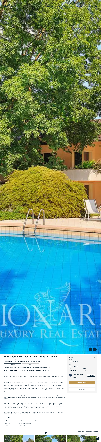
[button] (93, 357)
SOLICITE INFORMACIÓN (82, 382)
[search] (74, 2)
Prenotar (91, 375)
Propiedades (50, 6)
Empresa (65, 6)
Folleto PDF (82, 390)
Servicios (58, 6)
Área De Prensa (74, 6)
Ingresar (79, 2)
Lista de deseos (87, 2)
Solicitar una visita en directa (82, 386)
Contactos (83, 6)
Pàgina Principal (6, 359)
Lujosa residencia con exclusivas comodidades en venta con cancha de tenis (25, 359)
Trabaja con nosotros (94, 6)
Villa (12, 359)
